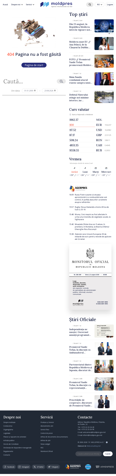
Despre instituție (9, 422)
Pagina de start (34, 65)
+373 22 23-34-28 (87, 427)
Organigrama (8, 429)
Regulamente (8, 451)
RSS (42, 448)
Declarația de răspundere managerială (17, 448)
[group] (91, 26)
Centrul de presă (47, 433)
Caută (107, 454)
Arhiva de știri (45, 440)
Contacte (6, 455)
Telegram (54, 467)
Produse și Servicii (47, 422)
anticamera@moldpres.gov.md (94, 432)
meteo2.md (89, 163)
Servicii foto (45, 429)
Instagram (25, 467)
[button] (109, 33)
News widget (45, 444)
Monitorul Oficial (47, 451)
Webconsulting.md (93, 446)
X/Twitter (40, 467)
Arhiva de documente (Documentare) (54, 437)
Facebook (10, 467)
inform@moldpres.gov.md (92, 435)
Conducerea (7, 426)
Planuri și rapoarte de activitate (14, 437)
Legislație (6, 433)
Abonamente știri (47, 426)
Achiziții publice (8, 440)
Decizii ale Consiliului (10, 444)
